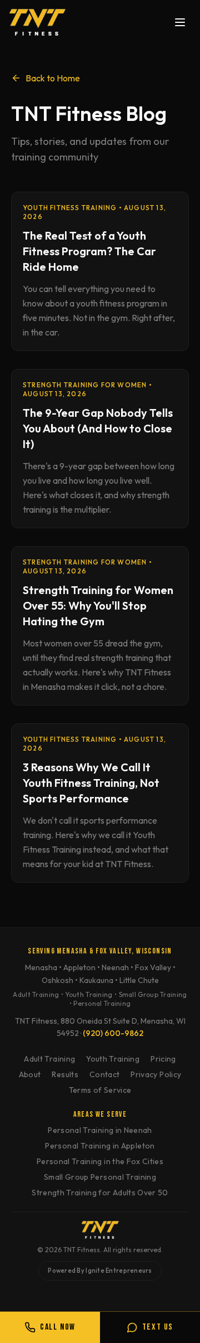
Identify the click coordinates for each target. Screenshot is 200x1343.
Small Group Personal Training (100, 1177)
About (30, 1074)
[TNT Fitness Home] (37, 22)
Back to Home (53, 78)
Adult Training (49, 1059)
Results (65, 1074)
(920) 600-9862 (113, 1033)
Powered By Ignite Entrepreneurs (100, 1270)
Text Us (157, 1327)
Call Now (58, 1327)
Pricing (163, 1059)
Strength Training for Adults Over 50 (100, 1193)
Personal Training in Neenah (100, 1130)
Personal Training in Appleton (99, 1146)
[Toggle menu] (180, 22)
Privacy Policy (156, 1074)
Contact (104, 1074)
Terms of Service (100, 1090)
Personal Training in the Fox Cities (100, 1161)
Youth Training (112, 1059)
